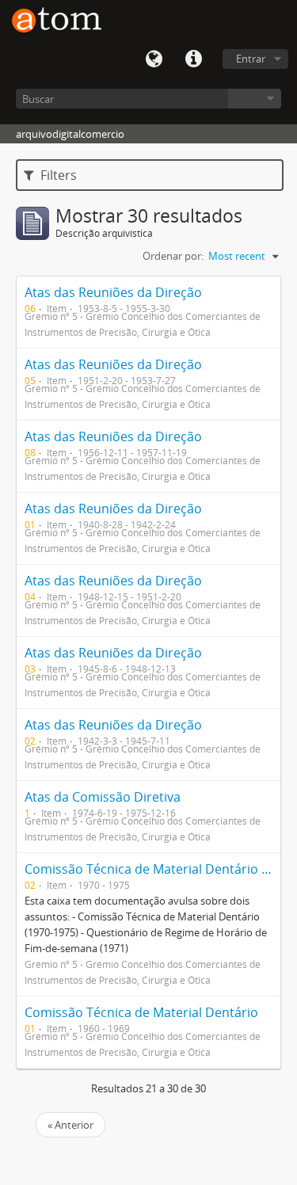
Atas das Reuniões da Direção (113, 292)
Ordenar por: (173, 256)
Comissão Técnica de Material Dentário (141, 1012)
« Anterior (70, 1125)
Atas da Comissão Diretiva (103, 797)
